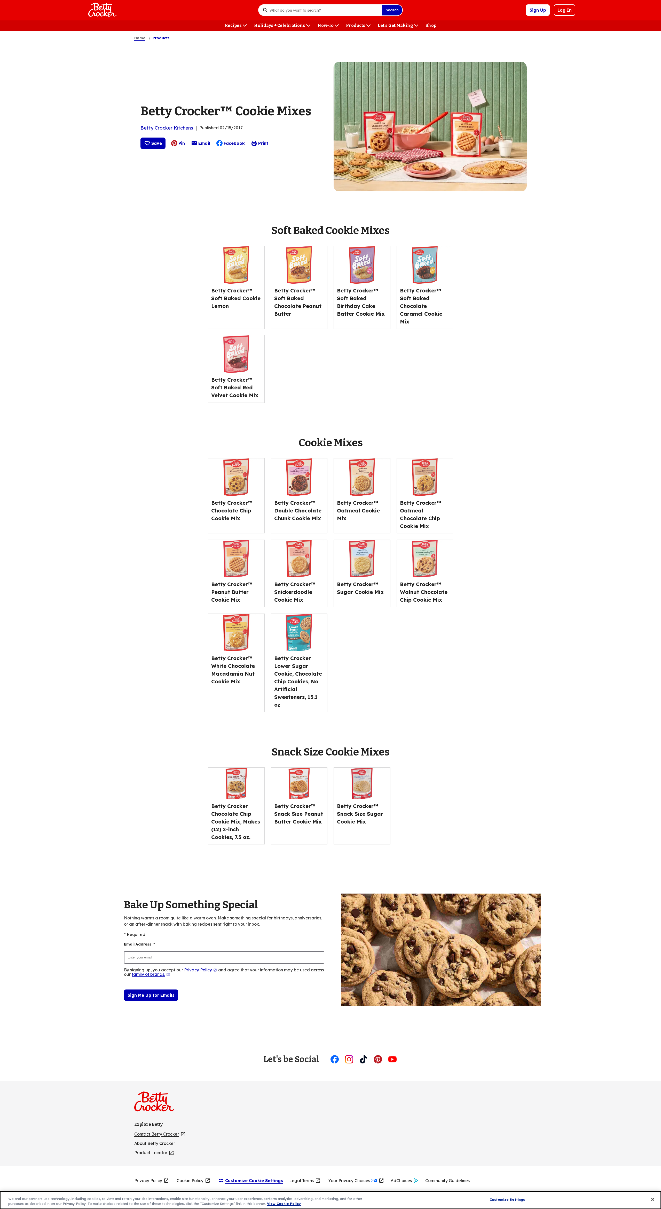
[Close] (652, 1199)
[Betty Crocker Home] (102, 10)
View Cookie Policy (284, 1204)
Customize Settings (507, 1199)
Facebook (234, 143)
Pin (181, 143)
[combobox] (324, 10)
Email (204, 144)
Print (263, 143)
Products (161, 38)
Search (392, 10)
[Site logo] (156, 1103)
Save (156, 143)
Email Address (139, 944)
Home (139, 38)
